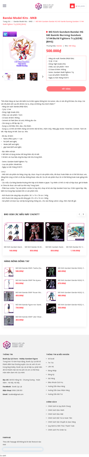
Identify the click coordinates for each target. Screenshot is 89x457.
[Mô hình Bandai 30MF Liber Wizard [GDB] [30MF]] (9, 321)
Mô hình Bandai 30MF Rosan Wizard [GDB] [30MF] (35, 292)
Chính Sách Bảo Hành (56, 410)
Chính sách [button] (51, 402)
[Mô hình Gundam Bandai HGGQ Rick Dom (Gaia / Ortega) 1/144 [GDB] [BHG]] (51, 284)
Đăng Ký (51, 374)
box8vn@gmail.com (16, 394)
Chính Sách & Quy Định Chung (59, 406)
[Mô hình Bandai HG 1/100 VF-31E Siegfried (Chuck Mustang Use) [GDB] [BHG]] (75, 232)
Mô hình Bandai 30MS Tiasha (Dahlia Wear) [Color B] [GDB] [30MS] (41, 268)
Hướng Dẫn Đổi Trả (55, 394)
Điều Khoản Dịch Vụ (55, 382)
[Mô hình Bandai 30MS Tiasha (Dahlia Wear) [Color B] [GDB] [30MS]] (9, 272)
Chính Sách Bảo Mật (55, 414)
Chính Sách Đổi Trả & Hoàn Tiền (60, 418)
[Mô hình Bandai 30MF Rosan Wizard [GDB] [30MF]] (9, 296)
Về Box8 (51, 359)
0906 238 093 (17, 390)
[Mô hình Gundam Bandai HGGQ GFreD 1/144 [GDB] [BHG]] (51, 296)
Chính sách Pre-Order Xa (57, 430)
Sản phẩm (80, 6)
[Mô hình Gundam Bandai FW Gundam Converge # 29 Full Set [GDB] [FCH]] (13, 232)
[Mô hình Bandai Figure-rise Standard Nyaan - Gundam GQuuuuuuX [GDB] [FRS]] (9, 308)
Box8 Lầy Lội (17, 386)
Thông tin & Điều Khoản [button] (57, 354)
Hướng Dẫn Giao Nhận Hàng (59, 390)
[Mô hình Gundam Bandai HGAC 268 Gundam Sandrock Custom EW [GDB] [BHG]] (54, 232)
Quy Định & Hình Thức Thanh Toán (61, 426)
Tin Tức (51, 363)
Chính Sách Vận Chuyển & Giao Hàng (62, 422)
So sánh (3, 455)
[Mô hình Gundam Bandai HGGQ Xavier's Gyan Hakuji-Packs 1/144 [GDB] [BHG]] (51, 308)
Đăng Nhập (52, 370)
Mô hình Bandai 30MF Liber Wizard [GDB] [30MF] (34, 317)
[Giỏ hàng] (71, 6)
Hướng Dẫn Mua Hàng (56, 386)
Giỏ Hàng (51, 378)
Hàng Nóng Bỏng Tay (16, 261)
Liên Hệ (51, 366)
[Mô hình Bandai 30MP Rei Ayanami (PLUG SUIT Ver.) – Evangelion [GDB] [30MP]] (9, 284)
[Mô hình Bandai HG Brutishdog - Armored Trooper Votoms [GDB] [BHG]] (34, 232)
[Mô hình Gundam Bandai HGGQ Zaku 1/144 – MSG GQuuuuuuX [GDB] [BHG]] (51, 272)
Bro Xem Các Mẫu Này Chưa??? (22, 214)
